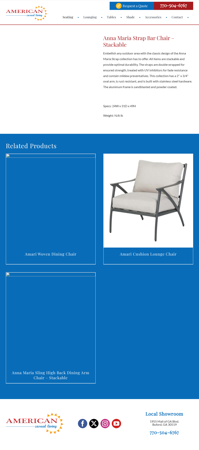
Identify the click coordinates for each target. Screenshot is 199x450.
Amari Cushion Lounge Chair (148, 254)
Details (50, 201)
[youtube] (116, 423)
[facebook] (82, 423)
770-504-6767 (173, 5)
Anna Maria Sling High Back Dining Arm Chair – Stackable (50, 375)
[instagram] (105, 423)
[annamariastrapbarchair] (33, 77)
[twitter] (94, 423)
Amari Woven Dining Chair (51, 254)
